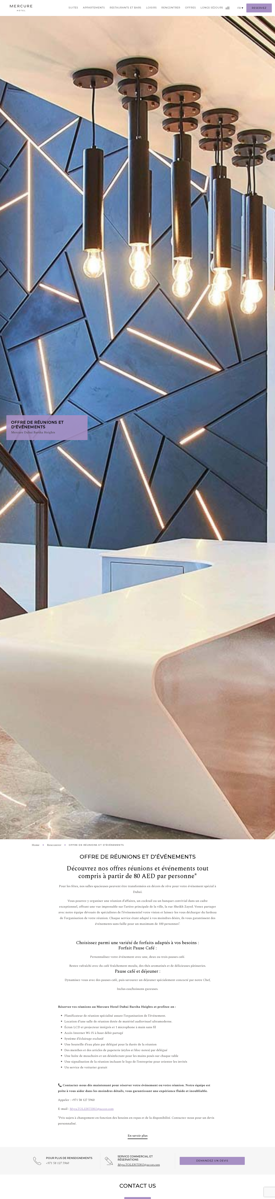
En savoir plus (138, 1135)
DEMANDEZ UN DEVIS (212, 1160)
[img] (21, 8)
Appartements (94, 7)
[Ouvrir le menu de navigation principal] (227, 8)
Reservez (259, 7)
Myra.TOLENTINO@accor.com (92, 1108)
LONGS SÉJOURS (212, 7)
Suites (73, 7)
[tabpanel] (137, 419)
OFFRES (190, 7)
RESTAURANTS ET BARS (125, 7)
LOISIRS (151, 7)
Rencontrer (170, 7)
